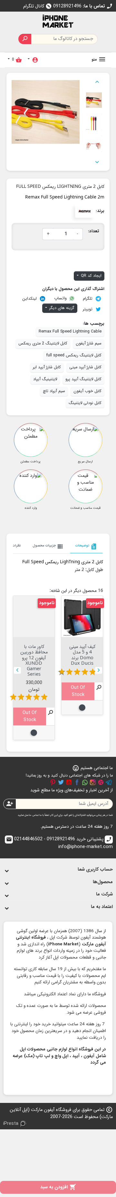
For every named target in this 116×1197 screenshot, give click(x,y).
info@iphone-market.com (59, 843)
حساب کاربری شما (95, 869)
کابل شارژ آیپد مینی (85, 367)
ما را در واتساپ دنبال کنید (84, 782)
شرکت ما (104, 894)
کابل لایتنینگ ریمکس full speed (74, 355)
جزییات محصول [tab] (48, 546)
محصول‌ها (103, 882)
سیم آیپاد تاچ (54, 391)
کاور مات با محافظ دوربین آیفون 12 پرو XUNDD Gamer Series (34, 660)
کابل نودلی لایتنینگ (85, 403)
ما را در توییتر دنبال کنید (60, 782)
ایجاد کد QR (91, 276)
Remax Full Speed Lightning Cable (70, 331)
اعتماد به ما (102, 907)
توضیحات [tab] (86, 546)
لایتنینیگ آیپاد (45, 379)
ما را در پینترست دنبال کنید (52, 782)
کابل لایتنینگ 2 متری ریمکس (42, 343)
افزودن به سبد (58, 1187)
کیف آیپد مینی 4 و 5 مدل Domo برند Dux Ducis (82, 654)
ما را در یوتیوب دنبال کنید (68, 782)
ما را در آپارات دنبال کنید (100, 782)
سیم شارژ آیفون (89, 343)
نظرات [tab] (16, 545)
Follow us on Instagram (92, 782)
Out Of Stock (78, 691)
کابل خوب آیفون (87, 391)
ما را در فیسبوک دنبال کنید (77, 782)
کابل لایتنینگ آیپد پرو (83, 379)
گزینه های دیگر (61, 308)
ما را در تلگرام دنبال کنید (108, 782)
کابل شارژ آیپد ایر (47, 367)
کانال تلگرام (37, 6)
